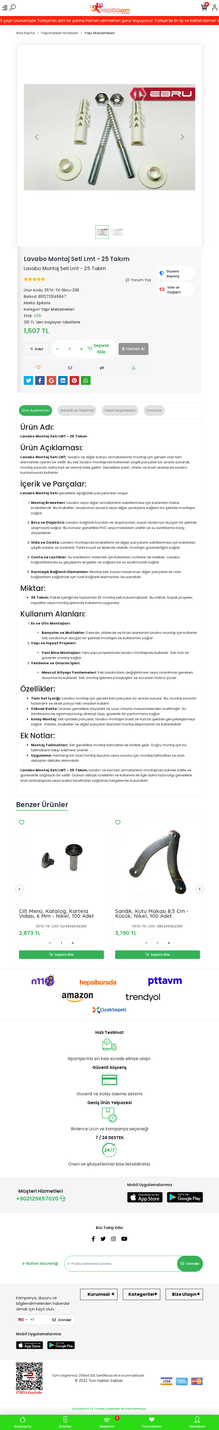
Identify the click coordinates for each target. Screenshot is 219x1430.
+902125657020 (38, 1198)
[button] (36, 137)
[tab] (35, 410)
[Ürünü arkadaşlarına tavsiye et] (71, 368)
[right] (199, 889)
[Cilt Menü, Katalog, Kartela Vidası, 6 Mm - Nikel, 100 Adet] (61, 861)
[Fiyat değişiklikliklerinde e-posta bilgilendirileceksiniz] (135, 368)
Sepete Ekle (101, 348)
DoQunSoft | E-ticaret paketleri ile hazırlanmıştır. (109, 1409)
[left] (19, 889)
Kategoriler (141, 1294)
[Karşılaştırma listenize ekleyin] (103, 368)
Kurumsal (99, 1294)
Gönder (193, 1263)
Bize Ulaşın (184, 1294)
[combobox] (22, 1320)
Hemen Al (135, 348)
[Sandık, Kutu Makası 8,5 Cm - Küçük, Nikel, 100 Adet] (157, 861)
